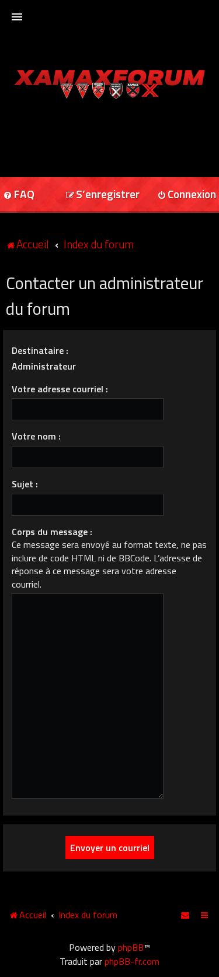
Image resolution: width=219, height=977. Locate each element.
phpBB (131, 947)
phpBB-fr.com (132, 961)
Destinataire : (40, 350)
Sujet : (25, 484)
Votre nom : (36, 436)
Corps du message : (52, 532)
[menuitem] (102, 195)
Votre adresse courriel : (60, 389)
